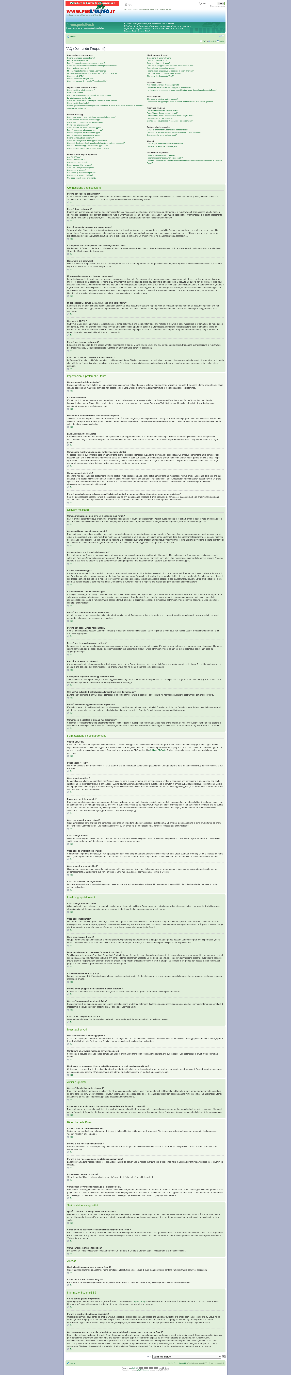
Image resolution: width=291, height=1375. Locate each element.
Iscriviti (213, 41)
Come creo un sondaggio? (78, 125)
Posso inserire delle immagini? (79, 165)
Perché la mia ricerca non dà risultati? (162, 113)
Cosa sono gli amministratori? (159, 58)
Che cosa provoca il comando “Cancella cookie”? (87, 81)
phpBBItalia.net (143, 1370)
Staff (170, 1363)
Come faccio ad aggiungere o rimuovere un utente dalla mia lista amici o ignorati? (180, 102)
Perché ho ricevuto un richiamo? (80, 138)
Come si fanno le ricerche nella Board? (163, 110)
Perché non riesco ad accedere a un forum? (85, 130)
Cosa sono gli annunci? (76, 170)
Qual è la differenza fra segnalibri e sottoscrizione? (167, 130)
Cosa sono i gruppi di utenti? (158, 63)
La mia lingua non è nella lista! (79, 98)
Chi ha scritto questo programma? (161, 155)
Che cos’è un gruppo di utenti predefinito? (164, 73)
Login (221, 41)
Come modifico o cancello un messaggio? (84, 120)
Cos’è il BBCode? (74, 157)
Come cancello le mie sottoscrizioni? (162, 135)
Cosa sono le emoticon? (77, 162)
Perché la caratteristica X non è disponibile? (165, 158)
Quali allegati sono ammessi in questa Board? (165, 144)
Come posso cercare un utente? (160, 118)
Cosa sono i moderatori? (157, 60)
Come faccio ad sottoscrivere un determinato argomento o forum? (174, 132)
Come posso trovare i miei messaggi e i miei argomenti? (169, 121)
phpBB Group (139, 1301)
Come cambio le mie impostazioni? (81, 90)
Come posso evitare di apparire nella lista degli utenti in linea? (92, 66)
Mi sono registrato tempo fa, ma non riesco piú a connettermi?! (92, 73)
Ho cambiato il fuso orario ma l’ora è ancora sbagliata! (89, 95)
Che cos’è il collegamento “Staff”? (160, 76)
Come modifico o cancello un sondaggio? (84, 128)
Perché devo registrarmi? (77, 60)
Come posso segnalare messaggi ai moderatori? (87, 141)
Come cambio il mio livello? (78, 103)
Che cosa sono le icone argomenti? (81, 178)
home (130, 5)
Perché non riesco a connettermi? (81, 58)
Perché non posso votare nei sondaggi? (83, 133)
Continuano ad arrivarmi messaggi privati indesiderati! (169, 88)
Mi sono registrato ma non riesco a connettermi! (86, 71)
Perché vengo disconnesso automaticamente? (86, 63)
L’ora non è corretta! (75, 93)
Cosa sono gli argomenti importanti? (81, 173)
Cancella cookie (180, 1363)
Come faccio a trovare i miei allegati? (162, 146)
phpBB (134, 1368)
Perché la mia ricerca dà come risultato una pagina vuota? (170, 116)
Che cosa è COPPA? (75, 76)
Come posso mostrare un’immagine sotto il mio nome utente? (92, 100)
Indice (72, 37)
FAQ (204, 41)
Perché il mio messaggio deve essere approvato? (87, 146)
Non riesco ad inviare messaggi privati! (163, 85)
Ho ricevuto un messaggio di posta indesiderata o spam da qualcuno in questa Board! (182, 90)
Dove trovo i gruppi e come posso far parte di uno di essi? (170, 66)
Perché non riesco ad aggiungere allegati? (84, 135)
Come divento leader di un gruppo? (161, 68)
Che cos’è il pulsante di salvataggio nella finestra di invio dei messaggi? (96, 143)
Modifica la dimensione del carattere (221, 35)
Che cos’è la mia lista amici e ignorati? (162, 99)
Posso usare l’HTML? (76, 160)
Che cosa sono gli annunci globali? (81, 167)
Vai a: (149, 1357)
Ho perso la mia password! (78, 68)
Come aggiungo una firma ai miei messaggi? (85, 122)
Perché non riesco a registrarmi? (80, 79)
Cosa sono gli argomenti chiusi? (80, 175)
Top (71, 202)
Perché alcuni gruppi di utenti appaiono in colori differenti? (170, 71)
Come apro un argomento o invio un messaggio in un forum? (91, 117)
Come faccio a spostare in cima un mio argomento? (88, 148)
